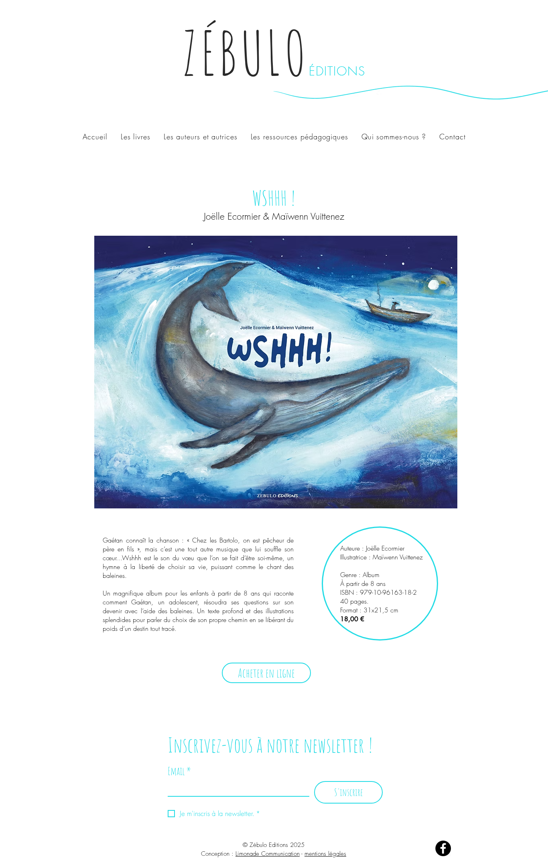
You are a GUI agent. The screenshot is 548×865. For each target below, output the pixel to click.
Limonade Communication (267, 854)
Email (179, 771)
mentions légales (325, 854)
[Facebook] (443, 848)
